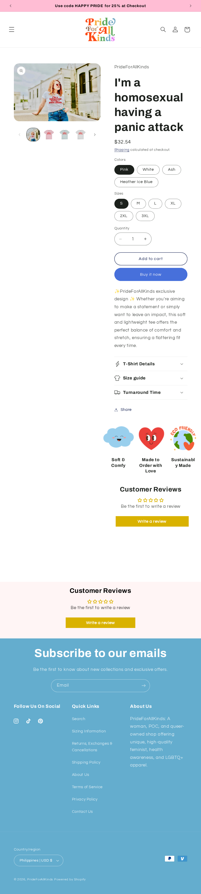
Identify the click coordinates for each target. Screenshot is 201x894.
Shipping (122, 150)
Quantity (122, 228)
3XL (145, 216)
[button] (11, 30)
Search (78, 719)
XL (173, 203)
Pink (124, 170)
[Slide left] (19, 134)
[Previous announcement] (10, 6)
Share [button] (126, 410)
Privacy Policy (85, 799)
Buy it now (151, 274)
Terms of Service (87, 787)
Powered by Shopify (70, 879)
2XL (123, 216)
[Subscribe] (144, 685)
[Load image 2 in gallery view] (48, 134)
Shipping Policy (86, 762)
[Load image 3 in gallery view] (64, 134)
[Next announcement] (190, 6)
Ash (171, 170)
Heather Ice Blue (136, 182)
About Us (80, 775)
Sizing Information (89, 731)
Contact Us (82, 812)
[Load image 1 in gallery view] (33, 134)
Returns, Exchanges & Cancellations (92, 747)
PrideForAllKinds (40, 879)
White (148, 170)
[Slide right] (94, 134)
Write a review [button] (152, 521)
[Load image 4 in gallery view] (80, 134)
